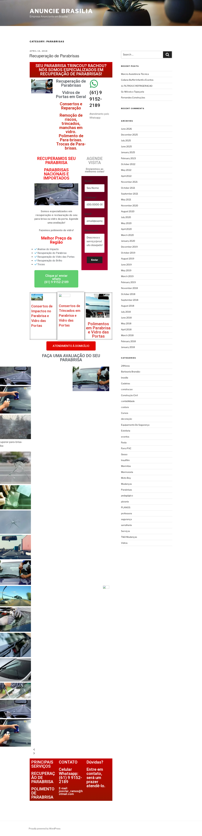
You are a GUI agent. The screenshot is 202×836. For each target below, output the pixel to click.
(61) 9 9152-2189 (95, 99)
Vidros (124, 543)
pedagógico (127, 495)
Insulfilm (125, 460)
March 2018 (127, 335)
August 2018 (127, 305)
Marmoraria (127, 472)
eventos (125, 436)
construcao (127, 389)
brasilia (124, 377)
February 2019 (128, 282)
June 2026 (126, 128)
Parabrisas (126, 489)
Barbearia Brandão (130, 371)
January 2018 (128, 347)
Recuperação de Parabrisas (54, 55)
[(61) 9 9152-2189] (94, 83)
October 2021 (128, 187)
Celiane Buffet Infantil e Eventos (137, 79)
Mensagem (91, 230)
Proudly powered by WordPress (44, 828)
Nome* (89, 181)
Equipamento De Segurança (135, 424)
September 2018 (129, 300)
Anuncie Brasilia (61, 11)
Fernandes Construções (133, 97)
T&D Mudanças (129, 537)
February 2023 (128, 158)
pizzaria (125, 501)
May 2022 (126, 170)
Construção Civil (129, 395)
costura (125, 407)
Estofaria (125, 430)
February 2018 (128, 341)
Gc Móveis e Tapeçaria (132, 91)
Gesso (124, 454)
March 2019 (127, 276)
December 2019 (129, 246)
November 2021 (129, 181)
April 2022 (126, 176)
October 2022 (128, 164)
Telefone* (91, 197)
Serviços (125, 531)
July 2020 (126, 217)
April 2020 (126, 229)
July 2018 (126, 311)
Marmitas (126, 466)
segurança (126, 519)
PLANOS (125, 507)
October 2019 (128, 252)
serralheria (126, 525)
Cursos (124, 413)
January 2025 (128, 152)
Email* (88, 214)
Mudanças (126, 483)
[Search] (167, 54)
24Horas (125, 365)
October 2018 (128, 294)
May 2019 (126, 270)
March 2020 (127, 235)
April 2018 (126, 329)
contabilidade (128, 401)
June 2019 (126, 264)
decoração (126, 418)
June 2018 (126, 317)
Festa (124, 442)
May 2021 (126, 199)
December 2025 (129, 134)
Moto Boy (126, 477)
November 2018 (129, 288)
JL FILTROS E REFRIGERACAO (136, 85)
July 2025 (126, 140)
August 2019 (127, 258)
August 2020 (127, 211)
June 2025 (126, 146)
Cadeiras (125, 383)
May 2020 (126, 223)
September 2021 (129, 193)
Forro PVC (126, 448)
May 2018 (126, 323)
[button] (71, 346)
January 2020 (128, 241)
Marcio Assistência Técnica (135, 74)
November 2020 (129, 205)
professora (126, 513)
